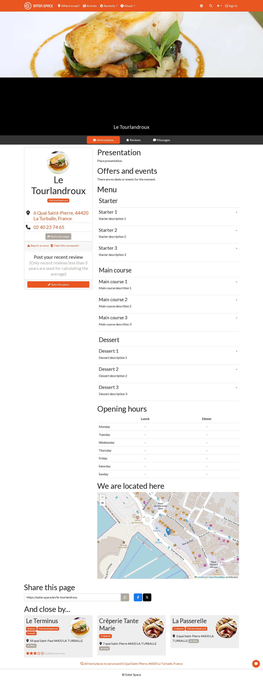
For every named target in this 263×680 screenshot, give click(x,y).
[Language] (201, 6)
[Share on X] (147, 597)
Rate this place (59, 284)
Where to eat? (70, 6)
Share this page (59, 236)
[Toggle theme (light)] (219, 6)
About (128, 6)
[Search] (211, 6)
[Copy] (125, 597)
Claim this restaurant (66, 245)
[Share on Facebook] (138, 597)
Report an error (39, 245)
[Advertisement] (131, 106)
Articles (91, 6)
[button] (168, 531)
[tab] (103, 140)
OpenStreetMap (217, 577)
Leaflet (200, 577)
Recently (109, 6)
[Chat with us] (256, 664)
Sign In (232, 6)
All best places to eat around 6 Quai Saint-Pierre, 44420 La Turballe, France (133, 663)
